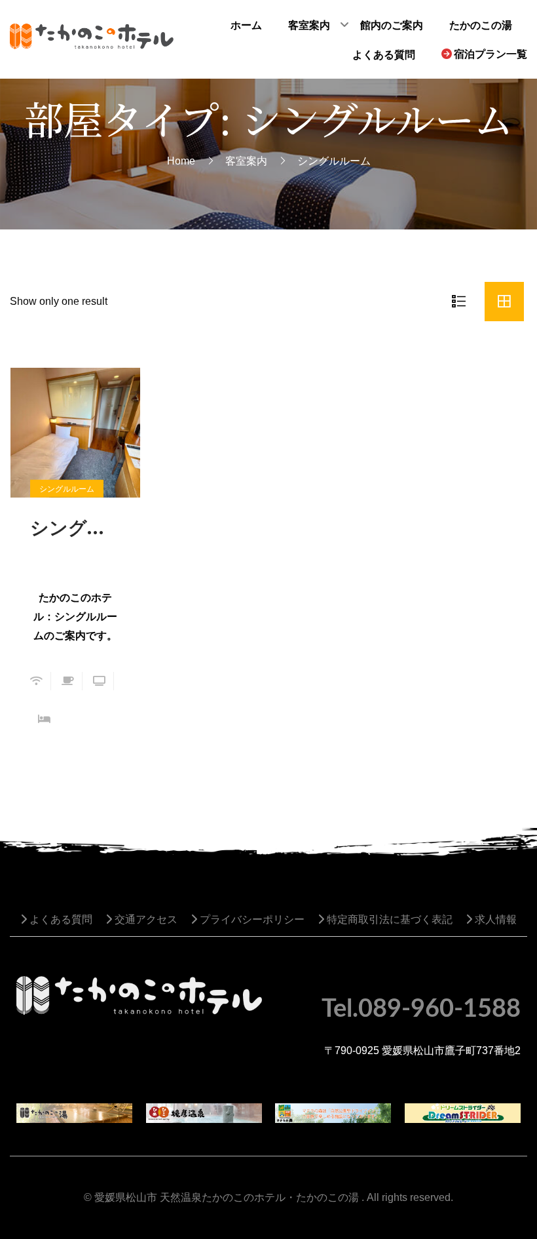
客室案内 (246, 161)
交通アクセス (144, 919)
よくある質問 (59, 919)
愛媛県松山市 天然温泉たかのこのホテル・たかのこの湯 (226, 1197)
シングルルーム (75, 527)
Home (181, 161)
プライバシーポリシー (251, 919)
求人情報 (494, 919)
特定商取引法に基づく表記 (388, 919)
